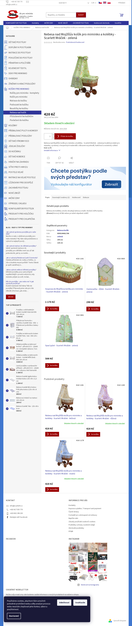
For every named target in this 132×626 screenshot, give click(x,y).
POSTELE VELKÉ (16, 172)
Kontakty (63, 3)
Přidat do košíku (67, 136)
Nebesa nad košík (18, 112)
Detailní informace (51, 150)
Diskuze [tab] (86, 197)
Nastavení (14, 616)
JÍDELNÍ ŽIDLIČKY (17, 146)
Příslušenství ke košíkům (21, 116)
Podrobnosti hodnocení (75, 42)
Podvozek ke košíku (19, 104)
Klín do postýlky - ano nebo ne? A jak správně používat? (20, 283)
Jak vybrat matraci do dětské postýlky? (21, 246)
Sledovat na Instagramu (90, 585)
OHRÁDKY (13, 78)
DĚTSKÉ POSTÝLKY (17, 42)
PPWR (71, 531)
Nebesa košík (63, 230)
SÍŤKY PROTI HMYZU (18, 167)
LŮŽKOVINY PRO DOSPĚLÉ (21, 182)
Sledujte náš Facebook (18, 517)
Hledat (81, 15)
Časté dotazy (74, 511)
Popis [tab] (47, 197)
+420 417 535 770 (16, 509)
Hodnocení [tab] (76, 197)
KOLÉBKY (13, 125)
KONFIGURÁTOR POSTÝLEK (21, 208)
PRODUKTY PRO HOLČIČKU (21, 213)
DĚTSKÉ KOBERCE (17, 156)
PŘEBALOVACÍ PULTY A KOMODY (23, 130)
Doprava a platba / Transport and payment (85, 508)
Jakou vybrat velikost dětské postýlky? (21, 270)
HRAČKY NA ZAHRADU (19, 162)
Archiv (10, 297)
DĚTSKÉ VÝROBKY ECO (19, 141)
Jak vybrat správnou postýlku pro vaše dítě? (21, 233)
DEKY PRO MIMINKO (18, 73)
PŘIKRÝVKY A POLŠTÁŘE (20, 63)
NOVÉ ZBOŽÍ (14, 193)
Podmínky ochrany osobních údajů (82, 525)
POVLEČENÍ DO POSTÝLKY (20, 57)
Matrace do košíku (18, 100)
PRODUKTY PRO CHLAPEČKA (22, 219)
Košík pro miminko (18, 96)
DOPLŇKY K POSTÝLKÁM (20, 47)
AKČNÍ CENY (14, 198)
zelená (60, 236)
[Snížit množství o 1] (53, 137)
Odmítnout (64, 602)
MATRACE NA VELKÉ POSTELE (22, 177)
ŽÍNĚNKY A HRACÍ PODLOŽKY (22, 83)
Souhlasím (80, 602)
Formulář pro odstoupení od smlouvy (83, 515)
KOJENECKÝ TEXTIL (18, 68)
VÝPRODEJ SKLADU (18, 203)
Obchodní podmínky (76, 528)
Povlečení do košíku (19, 120)
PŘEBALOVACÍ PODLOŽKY (20, 136)
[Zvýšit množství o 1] (53, 134)
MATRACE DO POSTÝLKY (20, 52)
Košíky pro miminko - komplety (24, 93)
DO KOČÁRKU (15, 151)
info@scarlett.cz (16, 506)
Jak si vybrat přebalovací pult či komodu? (22, 258)
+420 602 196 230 (16, 513)
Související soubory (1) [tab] (61, 197)
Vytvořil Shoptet (120, 620)
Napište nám (73, 518)
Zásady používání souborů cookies (82, 521)
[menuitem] (16, 23)
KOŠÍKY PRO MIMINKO (19, 89)
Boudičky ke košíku (19, 108)
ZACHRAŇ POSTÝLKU (18, 187)
